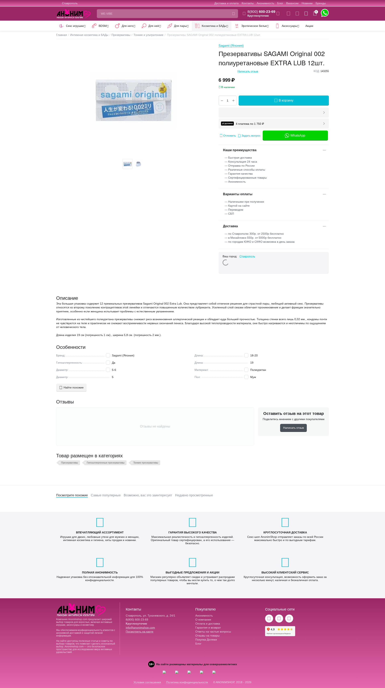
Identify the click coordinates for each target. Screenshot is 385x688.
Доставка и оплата (226, 3)
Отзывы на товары (207, 635)
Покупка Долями (206, 639)
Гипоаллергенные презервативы (106, 462)
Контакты (248, 3)
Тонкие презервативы (145, 462)
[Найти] (233, 13)
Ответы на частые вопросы (213, 631)
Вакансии (292, 3)
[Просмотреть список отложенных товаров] (297, 13)
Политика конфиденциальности (187, 682)
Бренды (321, 3)
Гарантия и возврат (208, 627)
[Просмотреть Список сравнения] (288, 13)
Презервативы (69, 462)
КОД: (317, 71)
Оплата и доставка (207, 623)
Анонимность (265, 3)
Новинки (307, 3)
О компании (203, 619)
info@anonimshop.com (140, 627)
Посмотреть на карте (139, 631)
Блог (280, 3)
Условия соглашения (147, 682)
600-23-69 (261, 12)
